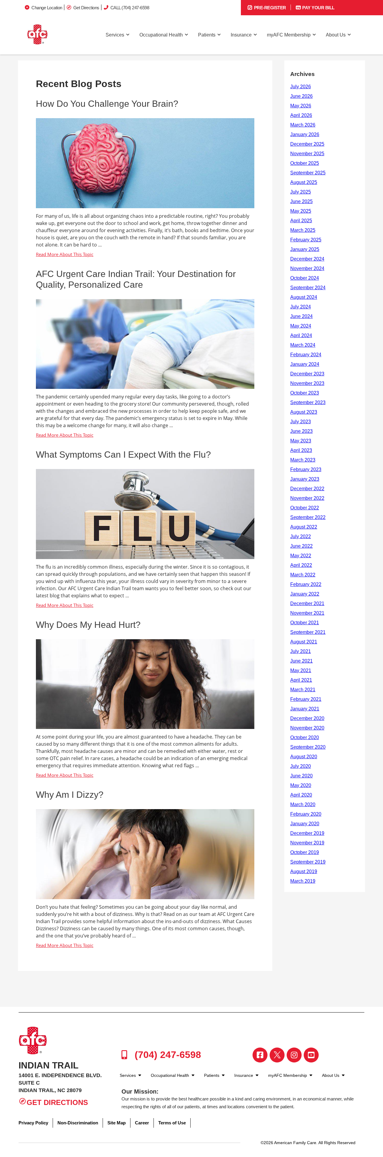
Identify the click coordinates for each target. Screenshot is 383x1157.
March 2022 (302, 574)
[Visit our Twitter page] (277, 1055)
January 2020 (304, 823)
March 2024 (302, 345)
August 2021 (303, 641)
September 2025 (308, 172)
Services (115, 34)
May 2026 (300, 105)
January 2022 (304, 593)
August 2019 (303, 871)
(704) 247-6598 (166, 1054)
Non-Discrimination (77, 1122)
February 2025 (305, 239)
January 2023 (304, 479)
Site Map (116, 1122)
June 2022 (301, 546)
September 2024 (308, 287)
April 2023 (301, 450)
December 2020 (307, 718)
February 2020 (305, 814)
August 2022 (303, 526)
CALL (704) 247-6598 (129, 7)
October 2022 (304, 507)
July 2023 (300, 421)
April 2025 (301, 220)
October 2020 (304, 737)
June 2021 (301, 660)
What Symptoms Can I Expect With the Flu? (123, 454)
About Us (336, 34)
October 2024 (304, 278)
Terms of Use (172, 1122)
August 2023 (303, 412)
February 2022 (305, 584)
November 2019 (307, 842)
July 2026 (300, 86)
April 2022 (301, 565)
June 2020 (301, 775)
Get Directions (86, 7)
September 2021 (308, 632)
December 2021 (307, 603)
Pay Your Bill (318, 7)
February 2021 (305, 699)
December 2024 (307, 258)
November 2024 (307, 268)
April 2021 (301, 680)
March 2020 (302, 804)
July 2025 (300, 191)
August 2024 (303, 297)
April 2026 (301, 115)
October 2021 (304, 622)
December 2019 (307, 833)
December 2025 (307, 144)
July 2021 (300, 651)
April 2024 (301, 335)
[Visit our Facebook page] (260, 1055)
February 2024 (305, 354)
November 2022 (307, 498)
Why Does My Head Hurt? (88, 625)
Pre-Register (269, 7)
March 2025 (302, 230)
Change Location (46, 7)
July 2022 (300, 536)
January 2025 (304, 249)
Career (142, 1122)
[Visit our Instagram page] (294, 1055)
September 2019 (308, 861)
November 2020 (307, 727)
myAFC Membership (289, 34)
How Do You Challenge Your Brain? (107, 104)
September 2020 (308, 747)
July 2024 (300, 306)
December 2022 (307, 488)
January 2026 (304, 134)
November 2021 (307, 613)
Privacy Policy (33, 1122)
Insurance (241, 34)
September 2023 (308, 402)
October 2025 (304, 163)
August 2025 (303, 182)
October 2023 (304, 392)
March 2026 (302, 124)
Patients (206, 34)
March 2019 (302, 881)
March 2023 (302, 459)
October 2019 (304, 852)
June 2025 (301, 201)
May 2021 (300, 670)
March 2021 (302, 689)
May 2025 (300, 211)
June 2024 (301, 316)
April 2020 (301, 794)
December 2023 (307, 373)
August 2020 (303, 756)
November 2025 (307, 153)
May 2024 (300, 325)
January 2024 (304, 364)
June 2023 (301, 431)
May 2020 (300, 785)
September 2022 (308, 517)
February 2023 (305, 469)
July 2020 (300, 766)
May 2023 (300, 440)
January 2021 (304, 708)
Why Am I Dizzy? (70, 795)
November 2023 (307, 383)
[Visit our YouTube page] (311, 1055)
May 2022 (300, 555)
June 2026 (301, 96)
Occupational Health (161, 34)
